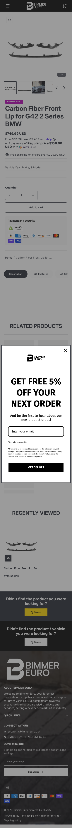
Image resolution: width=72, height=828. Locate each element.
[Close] (65, 350)
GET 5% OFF (36, 467)
